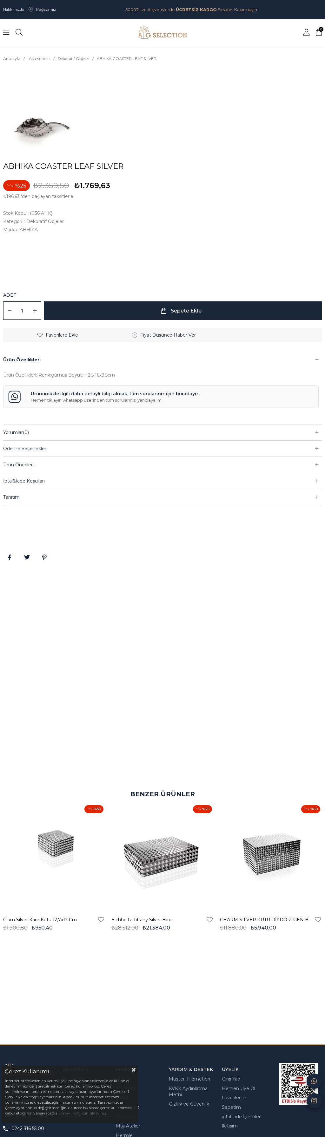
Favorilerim (234, 1098)
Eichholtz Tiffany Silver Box (141, 920)
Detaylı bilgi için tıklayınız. (83, 1113)
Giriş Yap (231, 1079)
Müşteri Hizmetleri (189, 1079)
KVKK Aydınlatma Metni (188, 1092)
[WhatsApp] (314, 1081)
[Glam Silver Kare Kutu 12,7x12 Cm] (54, 856)
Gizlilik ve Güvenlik (189, 1104)
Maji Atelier (128, 1126)
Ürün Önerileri (18, 465)
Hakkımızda (13, 9)
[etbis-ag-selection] (298, 1084)
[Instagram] (314, 1100)
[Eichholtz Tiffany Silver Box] (162, 856)
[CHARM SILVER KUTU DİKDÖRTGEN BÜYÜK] (271, 856)
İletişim (230, 1126)
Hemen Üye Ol (238, 1088)
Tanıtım (11, 497)
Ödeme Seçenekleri (25, 448)
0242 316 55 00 (27, 1128)
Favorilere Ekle (101, 920)
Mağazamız (46, 9)
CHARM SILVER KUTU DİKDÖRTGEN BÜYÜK (267, 920)
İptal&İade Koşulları (24, 481)
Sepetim (231, 1107)
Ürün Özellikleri (22, 360)
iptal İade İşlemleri (242, 1117)
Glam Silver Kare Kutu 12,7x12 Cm (40, 920)
